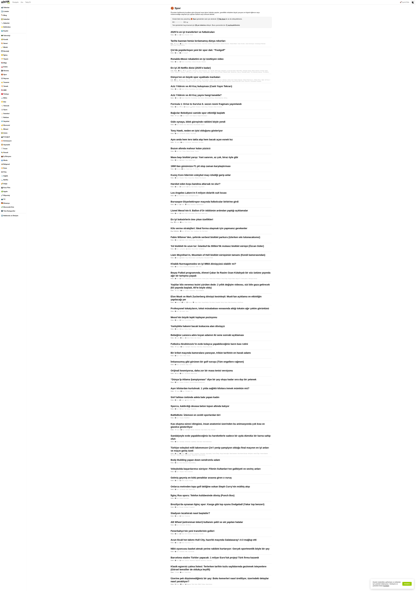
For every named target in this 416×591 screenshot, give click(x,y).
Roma (226, 302)
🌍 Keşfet (4, 31)
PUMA (211, 79)
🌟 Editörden (6, 27)
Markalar (225, 79)
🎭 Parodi (4, 152)
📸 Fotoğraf (5, 137)
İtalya (199, 302)
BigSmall (198, 560)
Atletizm (210, 43)
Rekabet (204, 61)
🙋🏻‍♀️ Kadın (182, 400)
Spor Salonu (194, 186)
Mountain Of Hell (208, 257)
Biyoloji (192, 429)
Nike (187, 79)
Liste (172, 70)
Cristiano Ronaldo (196, 61)
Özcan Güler (195, 248)
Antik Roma (240, 302)
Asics (215, 79)
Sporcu (203, 124)
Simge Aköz (195, 455)
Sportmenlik (191, 551)
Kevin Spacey (189, 72)
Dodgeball (191, 507)
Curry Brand (253, 81)
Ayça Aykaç (209, 453)
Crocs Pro (247, 81)
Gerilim (172, 72)
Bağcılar (195, 115)
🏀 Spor (4, 74)
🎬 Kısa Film (5, 187)
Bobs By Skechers (226, 81)
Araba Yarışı (205, 106)
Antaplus (188, 81)
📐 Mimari (4, 129)
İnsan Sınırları (241, 43)
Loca (186, 195)
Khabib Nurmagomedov (189, 266)
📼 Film (3, 172)
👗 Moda (4, 160)
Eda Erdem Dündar (242, 453)
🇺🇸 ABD (3, 90)
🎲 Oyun (4, 109)
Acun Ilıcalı (188, 542)
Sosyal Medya (205, 302)
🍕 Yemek (4, 86)
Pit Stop (197, 169)
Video (172, 34)
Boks (186, 222)
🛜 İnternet (189, 302)
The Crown (199, 72)
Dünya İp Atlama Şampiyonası (197, 382)
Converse (219, 79)
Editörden (176, 231)
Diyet (192, 231)
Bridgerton (177, 72)
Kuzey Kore (191, 177)
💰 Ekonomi (5, 125)
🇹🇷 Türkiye (5, 94)
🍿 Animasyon (6, 141)
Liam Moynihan (200, 257)
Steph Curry (192, 489)
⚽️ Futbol (182, 34)
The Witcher (266, 72)
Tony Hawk (193, 133)
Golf (190, 364)
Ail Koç (225, 98)
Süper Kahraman (203, 70)
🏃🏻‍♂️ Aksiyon (195, 70)
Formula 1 (198, 106)
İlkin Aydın (173, 455)
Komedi (262, 70)
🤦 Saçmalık (5, 145)
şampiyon (196, 453)
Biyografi (223, 70)
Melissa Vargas (180, 455)
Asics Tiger (199, 81)
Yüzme (184, 151)
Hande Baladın (264, 453)
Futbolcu (190, 533)
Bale (194, 400)
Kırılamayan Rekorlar (260, 43)
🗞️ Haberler (5, 23)
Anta (172, 81)
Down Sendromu (184, 462)
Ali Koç (186, 89)
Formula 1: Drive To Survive (215, 106)
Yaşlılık (187, 115)
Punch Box (186, 498)
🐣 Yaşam (4, 59)
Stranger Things (247, 70)
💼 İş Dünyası (6, 156)
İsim (195, 337)
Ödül (186, 213)
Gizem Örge (257, 453)
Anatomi (213, 429)
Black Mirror (239, 70)
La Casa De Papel (231, 70)
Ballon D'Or (204, 213)
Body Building (192, 462)
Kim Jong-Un (203, 177)
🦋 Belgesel (5, 164)
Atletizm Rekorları (225, 43)
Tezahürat (187, 516)
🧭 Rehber (187, 231)
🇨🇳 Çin (181, 52)
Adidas (194, 79)
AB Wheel (188, 524)
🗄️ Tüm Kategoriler (8, 211)
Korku (266, 70)
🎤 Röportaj (5, 195)
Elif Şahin (250, 453)
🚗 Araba (4, 67)
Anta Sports (182, 81)
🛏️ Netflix (4, 180)
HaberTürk (187, 98)
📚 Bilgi (4, 63)
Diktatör (197, 177)
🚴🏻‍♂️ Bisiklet (182, 160)
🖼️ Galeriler (5, 19)
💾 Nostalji (5, 51)
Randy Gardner (181, 45)
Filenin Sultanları (188, 471)
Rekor (186, 43)
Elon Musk (212, 302)
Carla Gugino (206, 72)
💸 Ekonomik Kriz (7, 207)
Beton (188, 409)
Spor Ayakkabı (205, 79)
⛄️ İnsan (4, 148)
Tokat (187, 311)
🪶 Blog (4, 15)
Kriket (184, 355)
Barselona (192, 560)
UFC (200, 266)
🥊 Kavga (187, 204)
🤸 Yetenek (5, 106)
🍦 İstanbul (5, 113)
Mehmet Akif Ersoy (209, 98)
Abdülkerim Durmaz (197, 278)
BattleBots (186, 417)
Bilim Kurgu (218, 70)
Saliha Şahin (188, 455)
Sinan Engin (224, 278)
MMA (197, 266)
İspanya (187, 560)
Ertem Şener (244, 278)
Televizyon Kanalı (252, 278)
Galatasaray (188, 278)
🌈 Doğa (4, 184)
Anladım (407, 584)
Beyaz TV (238, 278)
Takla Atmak (195, 142)
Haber (172, 98)
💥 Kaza (4, 168)
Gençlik (212, 70)
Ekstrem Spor (192, 240)
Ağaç (187, 364)
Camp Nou (209, 560)
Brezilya (181, 507)
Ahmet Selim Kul (219, 98)
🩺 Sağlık (4, 176)
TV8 (192, 542)
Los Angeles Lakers (193, 195)
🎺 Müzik (4, 47)
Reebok (199, 79)
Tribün (186, 177)
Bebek (192, 337)
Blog (172, 43)
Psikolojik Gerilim (246, 72)
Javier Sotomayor (250, 43)
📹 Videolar (5, 7)
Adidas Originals (238, 79)
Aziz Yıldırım (199, 89)
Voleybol (182, 177)
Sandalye (182, 441)
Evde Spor (199, 346)
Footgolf (186, 52)
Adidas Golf (230, 79)
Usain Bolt (204, 43)
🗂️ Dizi (3, 102)
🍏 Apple (4, 191)
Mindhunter (234, 72)
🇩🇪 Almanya (5, 203)
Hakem (190, 329)
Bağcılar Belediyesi (202, 115)
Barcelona (203, 560)
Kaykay (188, 133)
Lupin (194, 72)
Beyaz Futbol (231, 278)
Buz (180, 151)
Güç (185, 124)
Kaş (209, 429)
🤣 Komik (4, 39)
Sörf (191, 400)
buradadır (386, 586)
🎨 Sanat (4, 43)
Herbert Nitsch (233, 43)
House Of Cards (218, 72)
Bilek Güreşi (190, 124)
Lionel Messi (188, 61)
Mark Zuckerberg (232, 302)
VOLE (191, 34)
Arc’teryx (193, 81)
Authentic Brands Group (215, 81)
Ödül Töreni (198, 213)
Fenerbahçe (192, 89)
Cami (190, 115)
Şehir (186, 240)
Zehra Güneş (201, 455)
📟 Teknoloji (5, 35)
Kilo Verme (205, 231)
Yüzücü (197, 151)
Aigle (263, 79)
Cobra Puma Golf (236, 81)
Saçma (186, 480)
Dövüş (181, 266)
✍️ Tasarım (5, 82)
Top (185, 409)
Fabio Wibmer (199, 240)
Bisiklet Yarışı (192, 160)
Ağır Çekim (182, 311)
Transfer (187, 34)
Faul (193, 320)
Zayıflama (196, 231)
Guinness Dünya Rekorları (194, 43)
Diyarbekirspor (200, 204)
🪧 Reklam (5, 117)
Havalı (188, 355)
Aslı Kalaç (202, 453)
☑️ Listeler (5, 11)
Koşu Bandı (201, 186)
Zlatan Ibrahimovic (207, 346)
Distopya (183, 72)
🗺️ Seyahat (5, 121)
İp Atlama (186, 382)
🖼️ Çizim (4, 133)
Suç (209, 70)
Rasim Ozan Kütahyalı (215, 278)
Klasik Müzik (188, 572)
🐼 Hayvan (5, 78)
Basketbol (182, 195)
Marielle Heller (226, 72)
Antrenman (192, 290)
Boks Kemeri (209, 584)
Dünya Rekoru (216, 43)
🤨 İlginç (4, 55)
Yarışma (182, 382)
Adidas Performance (248, 79)
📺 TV (3, 199)
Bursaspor (193, 204)
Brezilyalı (186, 507)
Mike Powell (173, 45)
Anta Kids (176, 81)
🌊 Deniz (187, 400)
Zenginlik (217, 302)
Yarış (186, 160)
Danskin (259, 81)
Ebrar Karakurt (233, 453)
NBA (186, 551)
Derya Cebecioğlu (224, 453)
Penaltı (191, 480)
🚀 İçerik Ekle (404, 2)
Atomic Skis (205, 81)
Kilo (201, 231)
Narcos (239, 72)
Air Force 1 (267, 79)
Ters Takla (200, 142)
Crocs (242, 81)
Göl (186, 533)
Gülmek (181, 124)
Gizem (212, 72)
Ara (22, 2)
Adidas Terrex (257, 79)
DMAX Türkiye (201, 584)
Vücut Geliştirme (200, 290)
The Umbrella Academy (256, 72)
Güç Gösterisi (197, 124)
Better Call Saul (256, 70)
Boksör (190, 222)
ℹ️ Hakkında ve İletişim (9, 215)
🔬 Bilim (4, 98)
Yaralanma (193, 409)
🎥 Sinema (5, 70)
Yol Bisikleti (201, 248)
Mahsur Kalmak (190, 151)
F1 (193, 169)
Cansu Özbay (215, 453)
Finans (190, 79)
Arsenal (199, 337)
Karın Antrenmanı (207, 441)
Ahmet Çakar (205, 278)
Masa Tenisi (194, 373)
